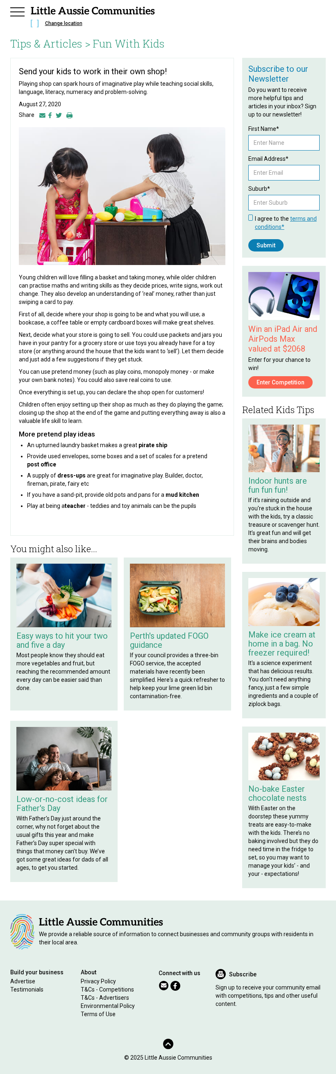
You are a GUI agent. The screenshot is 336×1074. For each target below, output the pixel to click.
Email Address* (268, 158)
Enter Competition (280, 382)
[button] (17, 10)
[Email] (42, 115)
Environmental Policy (108, 1006)
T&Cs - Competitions (107, 989)
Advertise (22, 981)
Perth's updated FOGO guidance (169, 640)
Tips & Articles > (50, 43)
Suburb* (259, 188)
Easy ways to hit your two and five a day (62, 640)
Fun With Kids (129, 43)
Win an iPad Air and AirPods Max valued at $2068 (282, 339)
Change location (63, 23)
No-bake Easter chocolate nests (277, 793)
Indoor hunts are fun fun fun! (277, 485)
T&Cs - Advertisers (105, 997)
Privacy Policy (98, 981)
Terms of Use (98, 1014)
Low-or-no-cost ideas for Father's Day (62, 804)
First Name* (263, 129)
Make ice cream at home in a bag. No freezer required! (282, 643)
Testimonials (26, 989)
